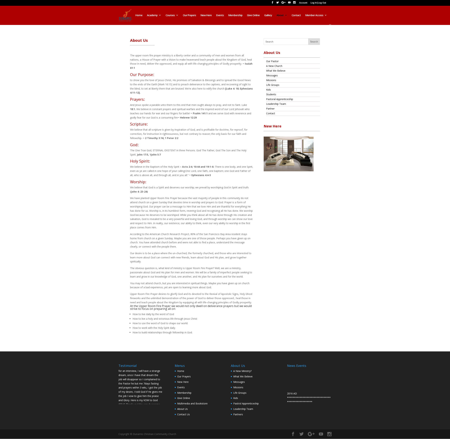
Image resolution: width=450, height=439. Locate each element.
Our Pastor (272, 61)
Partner (270, 108)
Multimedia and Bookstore (192, 403)
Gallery (268, 15)
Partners (238, 414)
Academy (152, 15)
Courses (170, 15)
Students (271, 94)
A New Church (274, 66)
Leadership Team (276, 103)
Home (138, 15)
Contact (296, 15)
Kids (268, 89)
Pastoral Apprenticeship (279, 99)
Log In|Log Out (318, 3)
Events (220, 15)
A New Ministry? (242, 371)
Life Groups (272, 85)
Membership (235, 15)
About (280, 15)
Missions (271, 80)
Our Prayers (189, 15)
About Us (182, 409)
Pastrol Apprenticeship (246, 403)
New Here (206, 15)
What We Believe (275, 70)
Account (303, 3)
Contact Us (183, 414)
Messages (272, 75)
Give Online (253, 15)
